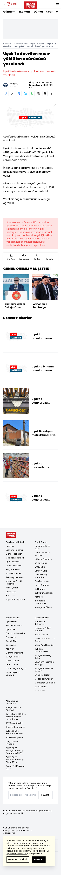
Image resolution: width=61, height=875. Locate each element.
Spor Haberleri (13, 561)
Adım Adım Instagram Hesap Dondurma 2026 (14, 750)
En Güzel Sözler (42, 675)
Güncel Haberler (14, 553)
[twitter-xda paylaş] (12, 93)
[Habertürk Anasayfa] (30, 4)
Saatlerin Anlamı (14, 625)
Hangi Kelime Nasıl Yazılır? (44, 669)
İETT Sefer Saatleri (14, 723)
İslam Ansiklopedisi (44, 645)
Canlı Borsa (41, 542)
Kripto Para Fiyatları (15, 599)
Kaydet (45, 795)
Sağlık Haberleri (13, 569)
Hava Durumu (42, 585)
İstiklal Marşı (41, 563)
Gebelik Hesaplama (15, 727)
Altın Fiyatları (12, 587)
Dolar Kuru (11, 591)
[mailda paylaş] (38, 93)
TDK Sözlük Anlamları (40, 623)
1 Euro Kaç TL (12, 664)
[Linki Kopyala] (51, 93)
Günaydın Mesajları (15, 633)
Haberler (7, 43)
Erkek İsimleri (41, 686)
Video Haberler (42, 617)
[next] (56, 293)
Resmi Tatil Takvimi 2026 (15, 767)
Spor (49, 12)
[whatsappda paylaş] (31, 93)
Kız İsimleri (40, 690)
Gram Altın (11, 637)
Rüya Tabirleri (41, 634)
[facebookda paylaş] (5, 93)
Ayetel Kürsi (11, 621)
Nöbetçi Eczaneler (43, 559)
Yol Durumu (40, 589)
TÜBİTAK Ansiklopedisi (41, 650)
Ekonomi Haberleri (14, 550)
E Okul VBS (40, 566)
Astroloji (39, 596)
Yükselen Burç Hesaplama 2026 (14, 732)
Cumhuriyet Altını (14, 652)
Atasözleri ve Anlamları (12, 702)
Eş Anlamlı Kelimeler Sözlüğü (44, 663)
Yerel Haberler (20, 43)
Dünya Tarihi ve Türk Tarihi (45, 639)
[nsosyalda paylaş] (18, 93)
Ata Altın (10, 649)
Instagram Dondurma (40, 602)
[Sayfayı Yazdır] (44, 93)
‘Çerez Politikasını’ (38, 850)
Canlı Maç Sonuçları (16, 668)
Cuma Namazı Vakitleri (42, 554)
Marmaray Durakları (45, 682)
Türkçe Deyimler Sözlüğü (13, 708)
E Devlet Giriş (41, 570)
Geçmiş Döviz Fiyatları (12, 742)
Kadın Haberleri (13, 573)
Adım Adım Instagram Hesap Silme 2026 (14, 760)
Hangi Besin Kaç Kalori (43, 656)
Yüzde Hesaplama (15, 737)
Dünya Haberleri (13, 565)
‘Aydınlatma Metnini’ (17, 853)
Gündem (9, 12)
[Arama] (4, 4)
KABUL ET (39, 859)
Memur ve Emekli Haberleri (14, 582)
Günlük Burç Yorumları (41, 576)
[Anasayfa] (11, 535)
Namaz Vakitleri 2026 (42, 547)
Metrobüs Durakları (44, 678)
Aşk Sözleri (11, 629)
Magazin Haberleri (15, 557)
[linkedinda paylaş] (25, 93)
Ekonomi (25, 12)
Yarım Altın (11, 645)
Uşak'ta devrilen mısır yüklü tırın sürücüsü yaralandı (29, 45)
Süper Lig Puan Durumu (13, 673)
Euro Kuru (10, 595)
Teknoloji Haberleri (15, 577)
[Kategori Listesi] (57, 4)
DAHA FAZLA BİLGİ (17, 859)
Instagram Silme (43, 607)
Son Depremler (42, 581)
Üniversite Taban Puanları (43, 629)
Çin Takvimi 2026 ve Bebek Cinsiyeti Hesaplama (16, 717)
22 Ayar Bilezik (13, 656)
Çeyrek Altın (11, 641)
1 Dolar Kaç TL (12, 660)
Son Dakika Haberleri (16, 542)
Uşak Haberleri (37, 43)
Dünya (38, 12)
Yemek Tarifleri (13, 617)
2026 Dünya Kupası (44, 593)
